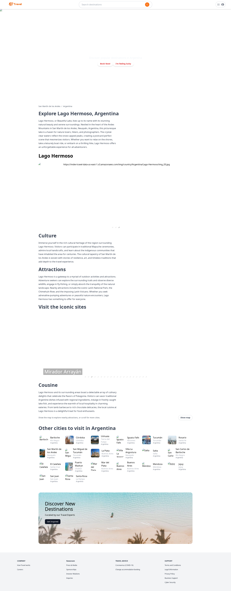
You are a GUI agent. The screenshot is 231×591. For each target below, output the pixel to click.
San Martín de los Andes (49, 106)
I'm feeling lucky (123, 63)
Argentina (67, 106)
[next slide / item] (190, 196)
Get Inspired (52, 521)
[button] (112, 227)
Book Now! (105, 63)
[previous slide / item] (40, 196)
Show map (185, 417)
